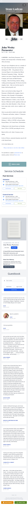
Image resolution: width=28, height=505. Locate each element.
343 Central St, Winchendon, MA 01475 (14, 185)
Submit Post (14, 289)
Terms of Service (18, 499)
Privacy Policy (10, 499)
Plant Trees (20, 188)
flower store (17, 155)
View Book (6, 247)
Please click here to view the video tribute (14, 148)
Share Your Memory (8, 266)
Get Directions (8, 188)
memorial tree (18, 152)
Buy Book (14, 247)
